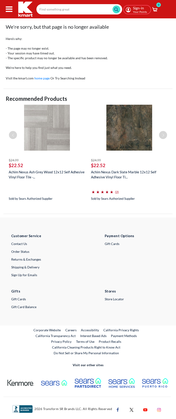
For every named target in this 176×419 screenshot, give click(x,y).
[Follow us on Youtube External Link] (145, 409)
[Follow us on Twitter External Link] (131, 409)
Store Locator (114, 299)
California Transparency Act (56, 336)
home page (42, 78)
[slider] (102, 190)
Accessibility (90, 330)
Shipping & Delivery (25, 267)
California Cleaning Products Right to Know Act (86, 347)
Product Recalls (110, 341)
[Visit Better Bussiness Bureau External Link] (22, 409)
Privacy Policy (61, 341)
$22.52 (16, 165)
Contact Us (19, 244)
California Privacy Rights (121, 330)
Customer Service (26, 236)
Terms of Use (85, 341)
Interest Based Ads (93, 336)
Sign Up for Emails (24, 275)
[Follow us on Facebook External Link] (117, 409)
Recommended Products (36, 98)
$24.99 (14, 160)
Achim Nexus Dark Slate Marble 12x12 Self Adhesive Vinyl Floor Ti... (123, 174)
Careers (71, 330)
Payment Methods (124, 336)
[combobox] (79, 9)
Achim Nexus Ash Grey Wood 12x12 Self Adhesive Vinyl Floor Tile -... (47, 174)
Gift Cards (112, 244)
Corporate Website (47, 330)
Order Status (20, 251)
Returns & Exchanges (26, 259)
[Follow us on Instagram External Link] (159, 409)
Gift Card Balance (23, 307)
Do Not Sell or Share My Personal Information (86, 353)
